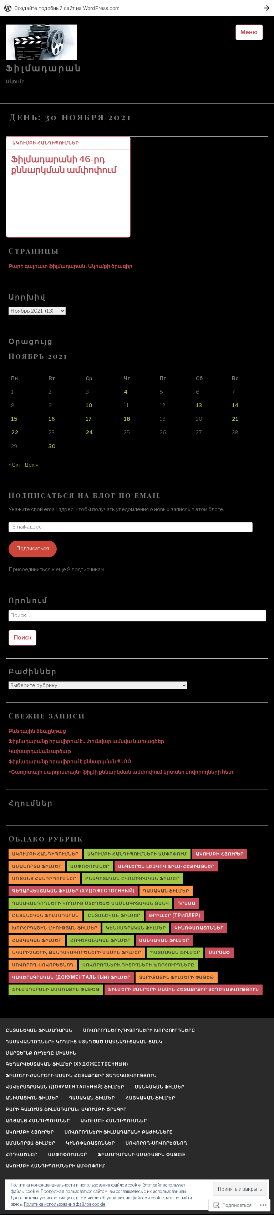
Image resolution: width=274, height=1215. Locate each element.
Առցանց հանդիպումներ (44, 878)
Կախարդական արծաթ (40, 751)
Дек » (31, 465)
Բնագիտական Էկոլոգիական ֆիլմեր (132, 878)
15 (14, 419)
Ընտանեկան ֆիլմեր (114, 915)
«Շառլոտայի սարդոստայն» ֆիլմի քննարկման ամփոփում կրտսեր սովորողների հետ (121, 772)
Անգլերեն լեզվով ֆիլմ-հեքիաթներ (166, 866)
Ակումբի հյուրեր (220, 853)
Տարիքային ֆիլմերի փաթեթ (176, 977)
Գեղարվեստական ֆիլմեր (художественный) (73, 890)
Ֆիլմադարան (44, 68)
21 (235, 419)
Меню (249, 32)
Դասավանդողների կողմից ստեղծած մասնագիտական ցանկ (90, 903)
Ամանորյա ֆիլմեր (37, 866)
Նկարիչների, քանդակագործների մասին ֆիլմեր (76, 952)
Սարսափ (219, 952)
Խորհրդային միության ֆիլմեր (54, 927)
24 (89, 432)
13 (199, 405)
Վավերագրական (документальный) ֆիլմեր (71, 977)
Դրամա (187, 903)
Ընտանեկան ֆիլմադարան (45, 915)
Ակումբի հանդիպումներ (45, 142)
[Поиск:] (137, 618)
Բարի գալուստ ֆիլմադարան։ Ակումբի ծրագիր (70, 266)
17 (89, 419)
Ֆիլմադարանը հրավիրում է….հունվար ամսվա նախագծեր (86, 741)
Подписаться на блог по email (85, 495)
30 (52, 446)
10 (89, 405)
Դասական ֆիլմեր (166, 890)
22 (14, 432)
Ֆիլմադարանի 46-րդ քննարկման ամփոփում (63, 164)
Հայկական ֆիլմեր (37, 940)
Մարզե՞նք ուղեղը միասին (41, 1053)
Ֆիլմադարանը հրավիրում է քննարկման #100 (70, 761)
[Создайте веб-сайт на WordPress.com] (137, 8)
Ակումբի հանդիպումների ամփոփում (137, 853)
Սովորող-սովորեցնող (42, 964)
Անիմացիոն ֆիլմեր (32, 1097)
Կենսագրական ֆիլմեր (136, 927)
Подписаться (32, 548)
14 (235, 405)
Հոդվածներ (21, 1154)
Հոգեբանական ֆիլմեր (100, 940)
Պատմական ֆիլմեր (175, 952)
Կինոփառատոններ (199, 927)
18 (127, 419)
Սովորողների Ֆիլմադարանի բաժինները (119, 1132)
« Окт (15, 465)
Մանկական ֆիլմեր (164, 940)
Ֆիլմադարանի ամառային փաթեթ (55, 989)
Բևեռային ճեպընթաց (37, 731)
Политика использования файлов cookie (64, 1204)
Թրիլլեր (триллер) (174, 915)
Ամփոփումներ (89, 866)
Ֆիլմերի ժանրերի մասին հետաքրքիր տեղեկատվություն (183, 989)
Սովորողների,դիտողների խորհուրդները (138, 964)
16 (52, 419)
